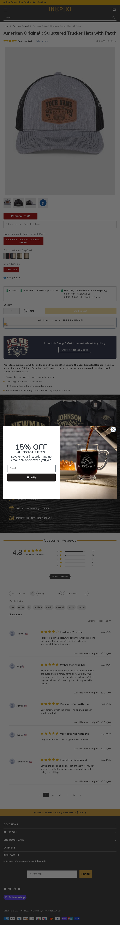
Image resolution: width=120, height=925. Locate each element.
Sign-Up (31, 477)
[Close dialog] (113, 429)
